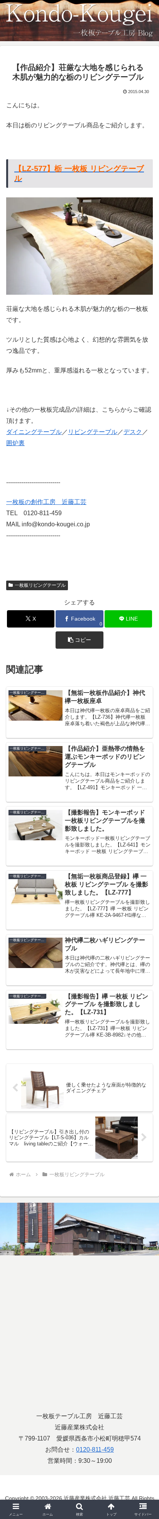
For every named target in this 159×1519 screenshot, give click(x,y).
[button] (79, 640)
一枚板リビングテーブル (40, 585)
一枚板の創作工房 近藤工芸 (46, 502)
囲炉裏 (15, 443)
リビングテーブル (92, 432)
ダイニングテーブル (34, 432)
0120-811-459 (95, 1449)
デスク (132, 432)
